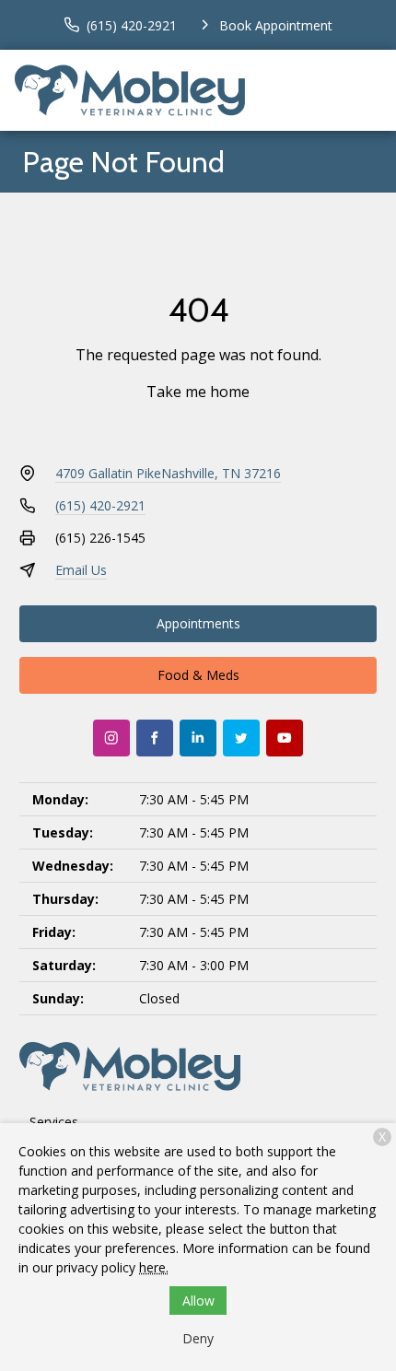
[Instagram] (111, 738)
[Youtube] (284, 738)
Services (53, 1122)
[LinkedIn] (198, 738)
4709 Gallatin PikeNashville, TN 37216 (168, 473)
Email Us (81, 570)
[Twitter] (241, 738)
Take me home (198, 391)
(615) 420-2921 (100, 505)
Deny (198, 1338)
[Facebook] (154, 738)
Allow (198, 1300)
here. (154, 1267)
